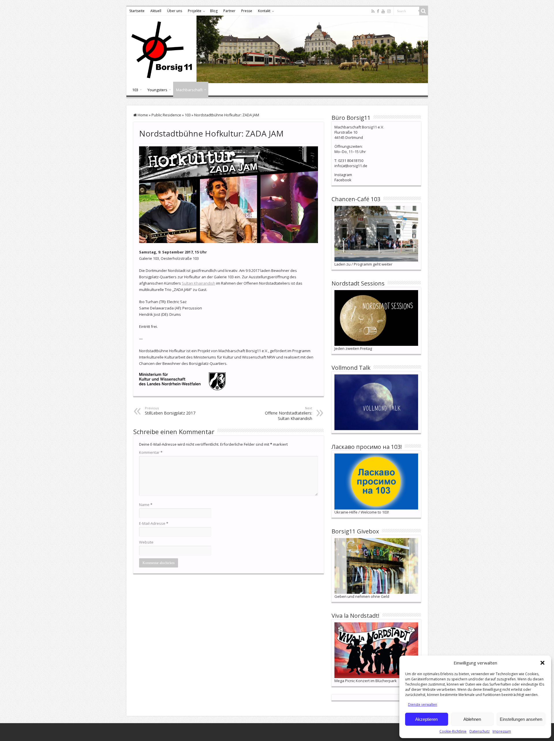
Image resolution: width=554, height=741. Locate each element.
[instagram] (389, 11)
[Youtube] (383, 11)
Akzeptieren (426, 719)
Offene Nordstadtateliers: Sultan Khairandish (288, 413)
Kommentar (150, 452)
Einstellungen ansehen (521, 719)
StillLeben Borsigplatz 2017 (170, 411)
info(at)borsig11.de (350, 165)
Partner (229, 10)
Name (145, 504)
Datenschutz (479, 731)
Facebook (342, 179)
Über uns (174, 10)
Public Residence (166, 114)
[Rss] (373, 11)
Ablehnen (472, 719)
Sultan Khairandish (198, 283)
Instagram (343, 174)
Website (146, 542)
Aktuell (155, 10)
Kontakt (264, 10)
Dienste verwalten (422, 704)
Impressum (502, 731)
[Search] (423, 11)
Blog (214, 10)
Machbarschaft (189, 89)
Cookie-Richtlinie (453, 731)
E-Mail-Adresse (153, 523)
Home (142, 114)
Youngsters (157, 89)
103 (135, 89)
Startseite (137, 10)
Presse (246, 10)
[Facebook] (378, 11)
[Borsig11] (277, 49)
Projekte (194, 10)
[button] (542, 663)
